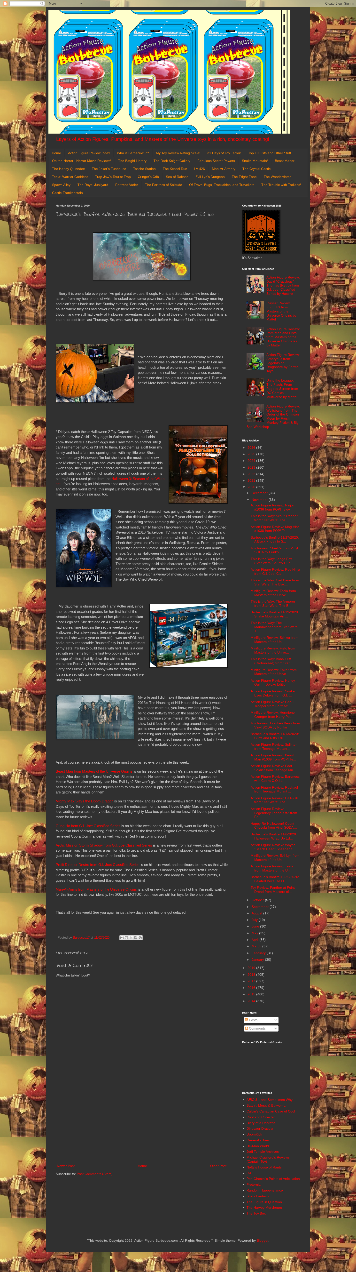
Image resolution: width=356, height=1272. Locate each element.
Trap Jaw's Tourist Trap (113, 177)
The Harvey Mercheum (264, 1207)
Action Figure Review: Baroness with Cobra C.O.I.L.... (275, 779)
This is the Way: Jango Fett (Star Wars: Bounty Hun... (272, 561)
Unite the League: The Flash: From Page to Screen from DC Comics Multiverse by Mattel (282, 388)
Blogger (262, 1240)
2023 (252, 467)
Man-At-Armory (223, 169)
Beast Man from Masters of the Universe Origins (94, 771)
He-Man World (258, 1146)
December (260, 493)
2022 (252, 474)
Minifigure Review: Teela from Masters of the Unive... (273, 593)
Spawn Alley (61, 185)
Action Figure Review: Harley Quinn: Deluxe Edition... (273, 683)
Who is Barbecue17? (133, 153)
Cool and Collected (261, 1117)
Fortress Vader (126, 185)
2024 (252, 461)
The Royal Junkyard (92, 185)
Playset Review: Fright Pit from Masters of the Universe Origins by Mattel (281, 311)
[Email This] (121, 937)
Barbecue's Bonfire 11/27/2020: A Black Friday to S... (275, 540)
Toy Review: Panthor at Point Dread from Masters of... (273, 890)
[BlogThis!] (126, 937)
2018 (252, 974)
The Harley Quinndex (68, 169)
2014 (252, 1001)
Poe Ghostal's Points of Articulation (273, 1179)
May (255, 933)
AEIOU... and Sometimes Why (270, 1100)
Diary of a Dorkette (261, 1123)
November (260, 500)
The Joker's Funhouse (109, 169)
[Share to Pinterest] (140, 937)
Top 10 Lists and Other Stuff (269, 153)
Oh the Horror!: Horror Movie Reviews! (81, 161)
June (256, 926)
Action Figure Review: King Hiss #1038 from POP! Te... (275, 529)
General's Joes (258, 1140)
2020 (252, 487)
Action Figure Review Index (89, 153)
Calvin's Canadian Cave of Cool (271, 1111)
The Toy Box (256, 1213)
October (258, 900)
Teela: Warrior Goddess (70, 177)
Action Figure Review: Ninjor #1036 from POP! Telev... (272, 507)
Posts (252, 1020)
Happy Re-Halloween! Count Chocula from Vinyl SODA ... (274, 826)
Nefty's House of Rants (264, 1167)
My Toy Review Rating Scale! (178, 153)
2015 (252, 994)
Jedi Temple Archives (263, 1151)
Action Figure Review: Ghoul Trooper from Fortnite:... (272, 704)
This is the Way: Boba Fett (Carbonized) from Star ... (272, 661)
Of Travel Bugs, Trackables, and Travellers (221, 185)
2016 (252, 988)
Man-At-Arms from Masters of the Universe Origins (96, 889)
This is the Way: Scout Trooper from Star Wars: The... (274, 518)
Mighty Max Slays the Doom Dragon (84, 801)
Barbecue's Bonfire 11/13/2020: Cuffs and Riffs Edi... (275, 736)
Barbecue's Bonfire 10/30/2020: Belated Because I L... (275, 879)
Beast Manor (284, 161)
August (257, 913)
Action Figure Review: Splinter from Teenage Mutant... (274, 747)
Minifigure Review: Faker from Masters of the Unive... (274, 672)
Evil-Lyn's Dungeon (210, 177)
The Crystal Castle (256, 169)
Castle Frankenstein (67, 193)
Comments (257, 1028)
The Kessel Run (175, 169)
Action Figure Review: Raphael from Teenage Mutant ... (274, 789)
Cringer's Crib (148, 177)
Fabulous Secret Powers (216, 161)
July (255, 920)
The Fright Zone (244, 177)
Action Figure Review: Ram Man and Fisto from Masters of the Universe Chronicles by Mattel (283, 337)
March (257, 946)
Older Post (218, 1166)
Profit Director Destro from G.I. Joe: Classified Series (97, 865)
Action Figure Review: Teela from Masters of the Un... (272, 868)
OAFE (251, 1173)
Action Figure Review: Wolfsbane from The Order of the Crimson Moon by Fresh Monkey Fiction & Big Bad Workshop (273, 416)
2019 (252, 968)
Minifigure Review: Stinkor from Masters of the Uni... (274, 640)
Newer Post (66, 1166)
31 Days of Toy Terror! (224, 153)
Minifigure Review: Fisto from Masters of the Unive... (273, 650)
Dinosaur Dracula (260, 1128)
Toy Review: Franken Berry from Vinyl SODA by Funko (275, 725)
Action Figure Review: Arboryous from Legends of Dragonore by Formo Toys (283, 363)
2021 (252, 480)
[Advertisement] (142, 1123)
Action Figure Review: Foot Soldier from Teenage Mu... (273, 768)
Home (56, 153)
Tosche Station (144, 169)
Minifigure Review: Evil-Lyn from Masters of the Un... (275, 858)
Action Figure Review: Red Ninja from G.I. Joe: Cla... (275, 572)
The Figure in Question (264, 1202)
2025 (252, 454)
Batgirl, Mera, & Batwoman (267, 1105)
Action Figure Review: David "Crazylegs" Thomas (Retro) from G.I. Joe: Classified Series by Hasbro (283, 285)
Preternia (254, 1184)
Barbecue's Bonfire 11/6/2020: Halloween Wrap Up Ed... (274, 836)
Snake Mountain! (255, 161)
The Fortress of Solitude (163, 185)
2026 (252, 447)
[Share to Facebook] (135, 937)
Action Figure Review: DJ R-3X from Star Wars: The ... (274, 800)
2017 (252, 981)
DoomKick (254, 1134)
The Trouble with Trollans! (281, 185)
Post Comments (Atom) (95, 1174)
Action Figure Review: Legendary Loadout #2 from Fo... (274, 813)
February (259, 953)
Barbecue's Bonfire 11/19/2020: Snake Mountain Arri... (275, 614)
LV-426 (199, 169)
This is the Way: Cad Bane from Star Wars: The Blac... (275, 582)
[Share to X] (131, 937)
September (261, 907)
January (258, 959)
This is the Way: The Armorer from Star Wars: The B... (273, 604)
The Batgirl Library (132, 161)
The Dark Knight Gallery (172, 161)
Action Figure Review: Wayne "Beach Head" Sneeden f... (273, 847)
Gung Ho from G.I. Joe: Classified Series (88, 826)
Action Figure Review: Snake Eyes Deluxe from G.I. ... (273, 693)
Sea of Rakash (177, 177)
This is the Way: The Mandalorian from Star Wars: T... (274, 627)
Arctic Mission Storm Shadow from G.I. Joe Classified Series (104, 845)
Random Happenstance (265, 1190)
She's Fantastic (258, 1196)
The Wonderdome (278, 177)
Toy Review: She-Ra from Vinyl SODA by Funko (274, 550)
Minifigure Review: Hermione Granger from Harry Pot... (273, 715)
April (255, 940)
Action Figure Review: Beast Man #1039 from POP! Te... (273, 757)
